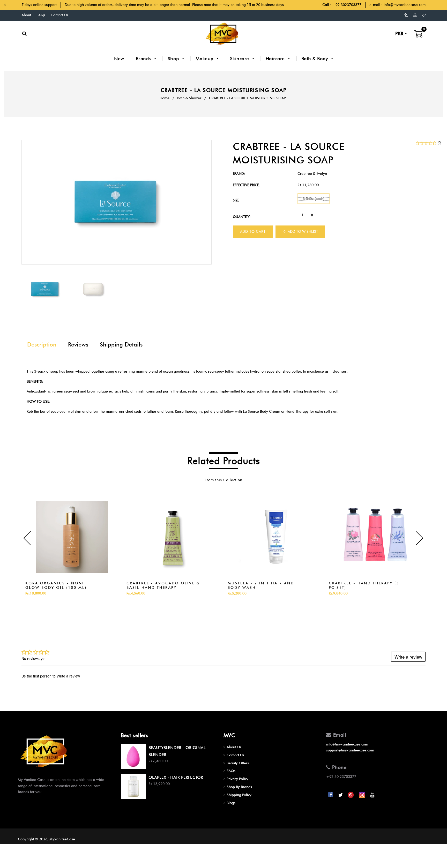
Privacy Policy (237, 779)
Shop (174, 59)
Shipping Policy (239, 795)
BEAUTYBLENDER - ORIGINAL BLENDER (177, 751)
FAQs (40, 15)
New (119, 59)
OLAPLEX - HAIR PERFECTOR (175, 777)
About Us (234, 747)
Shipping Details (121, 344)
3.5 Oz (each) (313, 199)
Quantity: (242, 217)
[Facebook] (331, 795)
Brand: (239, 173)
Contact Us (59, 15)
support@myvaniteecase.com (350, 750)
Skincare (240, 59)
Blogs (231, 803)
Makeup (205, 59)
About (26, 15)
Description (41, 344)
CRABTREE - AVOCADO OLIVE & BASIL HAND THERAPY (163, 585)
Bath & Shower (189, 98)
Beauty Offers (238, 763)
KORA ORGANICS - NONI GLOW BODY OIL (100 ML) (56, 585)
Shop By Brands (239, 787)
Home (164, 98)
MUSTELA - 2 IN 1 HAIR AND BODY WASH (261, 585)
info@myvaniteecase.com (405, 5)
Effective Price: (246, 185)
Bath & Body (315, 59)
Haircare (276, 59)
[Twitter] (341, 795)
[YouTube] (372, 795)
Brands (144, 59)
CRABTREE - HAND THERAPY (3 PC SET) (364, 585)
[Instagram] (362, 795)
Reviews (78, 344)
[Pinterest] (351, 795)
